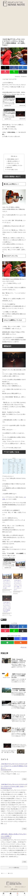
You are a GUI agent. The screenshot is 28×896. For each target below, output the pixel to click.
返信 (25, 779)
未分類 (4, 619)
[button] (23, 72)
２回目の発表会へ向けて (13, 159)
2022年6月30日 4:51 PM (6, 837)
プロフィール (7, 887)
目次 (12, 156)
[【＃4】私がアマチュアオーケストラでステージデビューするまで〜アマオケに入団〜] (7, 576)
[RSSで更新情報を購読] (20, 642)
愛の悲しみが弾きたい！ (14, 161)
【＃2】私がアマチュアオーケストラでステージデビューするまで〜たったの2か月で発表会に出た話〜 (7, 607)
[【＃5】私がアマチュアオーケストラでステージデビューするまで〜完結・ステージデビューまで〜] (18, 576)
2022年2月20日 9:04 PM (6, 769)
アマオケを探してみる (12, 169)
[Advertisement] (14, 22)
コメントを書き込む (14, 867)
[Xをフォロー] (7, 638)
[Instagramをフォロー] (20, 638)
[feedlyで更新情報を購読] (7, 642)
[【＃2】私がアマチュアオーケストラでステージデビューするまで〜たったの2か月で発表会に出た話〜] (7, 598)
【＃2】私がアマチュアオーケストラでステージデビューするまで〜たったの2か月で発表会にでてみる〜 (14, 766)
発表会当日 (9, 167)
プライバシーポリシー (20, 887)
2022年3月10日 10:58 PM (6, 788)
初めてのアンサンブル (13, 163)
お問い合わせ (14, 889)
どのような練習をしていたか (15, 165)
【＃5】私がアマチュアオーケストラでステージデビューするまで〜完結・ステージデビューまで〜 (17, 585)
